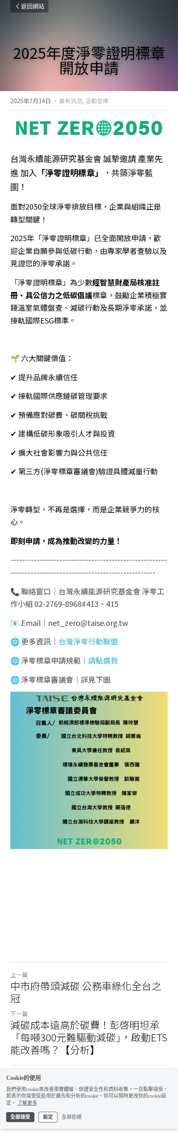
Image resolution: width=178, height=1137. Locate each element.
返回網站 (32, 6)
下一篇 (19, 1013)
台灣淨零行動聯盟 (88, 641)
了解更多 (27, 1103)
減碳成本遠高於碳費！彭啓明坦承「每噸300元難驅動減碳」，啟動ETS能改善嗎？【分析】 (88, 1037)
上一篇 (19, 974)
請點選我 (103, 660)
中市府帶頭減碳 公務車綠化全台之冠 (85, 992)
